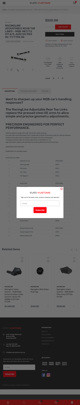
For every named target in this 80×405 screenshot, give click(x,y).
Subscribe (40, 210)
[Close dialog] (62, 189)
